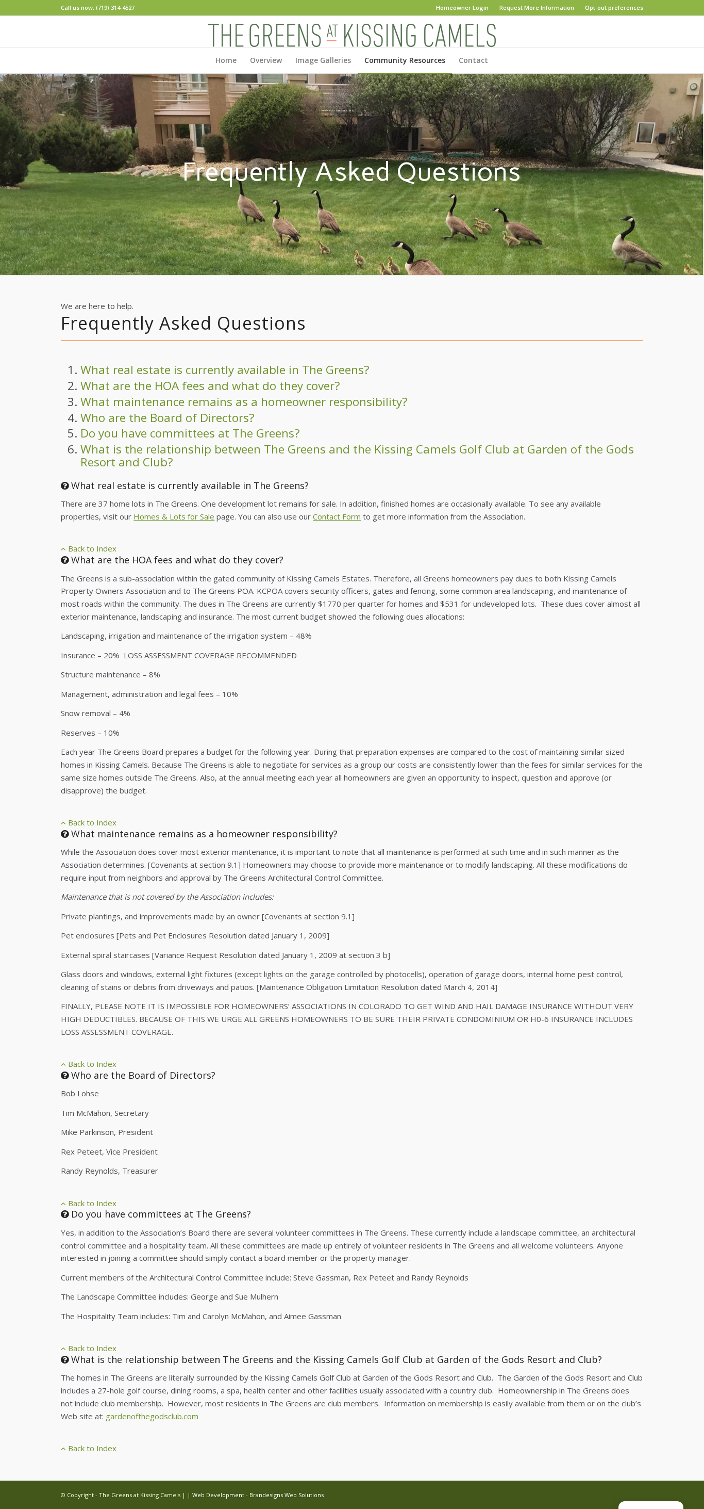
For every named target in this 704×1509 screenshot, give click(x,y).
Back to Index (91, 548)
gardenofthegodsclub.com (152, 1416)
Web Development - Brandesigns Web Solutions (258, 1495)
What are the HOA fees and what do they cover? (210, 386)
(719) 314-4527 (115, 7)
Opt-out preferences (614, 7)
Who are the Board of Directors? (167, 418)
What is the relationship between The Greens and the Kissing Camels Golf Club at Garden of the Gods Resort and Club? (357, 455)
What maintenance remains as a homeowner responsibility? (244, 402)
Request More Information (536, 7)
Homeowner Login (462, 7)
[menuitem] (462, 7)
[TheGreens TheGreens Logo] (352, 31)
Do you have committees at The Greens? (190, 433)
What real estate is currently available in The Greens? (225, 370)
